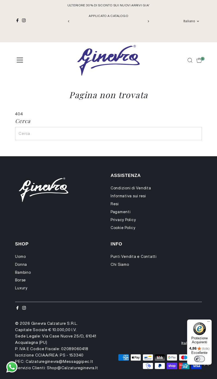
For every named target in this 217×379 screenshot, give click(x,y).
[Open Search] (190, 60)
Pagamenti (121, 212)
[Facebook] (17, 21)
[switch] (199, 359)
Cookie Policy (123, 228)
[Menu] (208, 322)
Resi (115, 204)
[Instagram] (24, 21)
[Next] (148, 21)
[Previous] (69, 21)
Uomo (20, 256)
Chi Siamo (120, 264)
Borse (20, 280)
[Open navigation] (20, 60)
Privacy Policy (123, 220)
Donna (21, 264)
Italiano (189, 21)
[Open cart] (199, 60)
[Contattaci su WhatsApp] (12, 367)
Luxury (21, 288)
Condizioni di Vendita (131, 188)
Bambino (23, 272)
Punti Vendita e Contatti (134, 256)
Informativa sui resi (128, 196)
